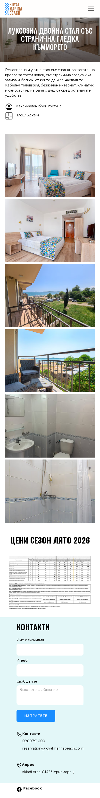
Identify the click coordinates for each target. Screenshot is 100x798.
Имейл (22, 660)
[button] (90, 9)
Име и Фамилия (30, 640)
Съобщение (27, 681)
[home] (13, 9)
